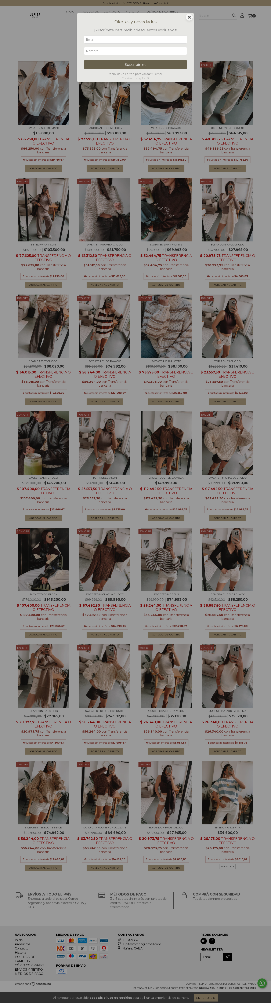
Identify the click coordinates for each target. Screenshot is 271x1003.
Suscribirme (136, 64)
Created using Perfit (135, 78)
